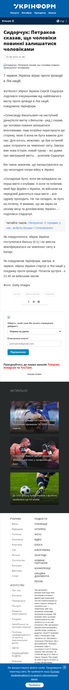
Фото (37, 534)
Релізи (38, 581)
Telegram (53, 364)
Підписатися (18, 352)
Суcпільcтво (18, 560)
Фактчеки (17, 544)
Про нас (16, 590)
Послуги (14, 12)
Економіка (17, 539)
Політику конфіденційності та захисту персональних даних (35, 675)
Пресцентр (40, 12)
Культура (17, 565)
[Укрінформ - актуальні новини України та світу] (35, 6)
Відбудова (17, 529)
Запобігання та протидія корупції (21, 625)
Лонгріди (40, 555)
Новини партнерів (40, 561)
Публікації (40, 524)
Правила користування (19, 612)
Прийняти (34, 685)
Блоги (38, 544)
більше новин (34, 374)
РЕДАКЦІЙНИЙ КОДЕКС (20, 654)
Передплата (18, 600)
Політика (16, 534)
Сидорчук (49, 294)
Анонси (52, 12)
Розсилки (17, 661)
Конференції (42, 568)
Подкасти (40, 518)
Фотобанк (27, 12)
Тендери (16, 619)
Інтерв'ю (40, 529)
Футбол (16, 294)
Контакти (17, 595)
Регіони (16, 555)
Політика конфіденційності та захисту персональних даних (21, 637)
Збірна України (33, 294)
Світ (14, 550)
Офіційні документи (41, 575)
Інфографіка (42, 550)
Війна (15, 523)
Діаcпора (17, 570)
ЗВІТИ (15, 648)
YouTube (26, 367)
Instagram (10, 367)
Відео (38, 539)
